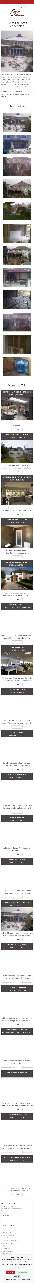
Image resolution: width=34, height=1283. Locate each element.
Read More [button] (17, 429)
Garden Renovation (17, 689)
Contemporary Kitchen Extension (17, 392)
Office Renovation (17, 647)
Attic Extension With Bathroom (17, 1157)
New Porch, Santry (17, 860)
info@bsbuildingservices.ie (24, 6)
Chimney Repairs (17, 732)
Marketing (27, 1279)
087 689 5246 (9, 6)
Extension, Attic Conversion (17, 902)
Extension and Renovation (17, 562)
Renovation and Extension (17, 434)
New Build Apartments (17, 774)
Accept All (10, 1272)
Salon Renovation (17, 817)
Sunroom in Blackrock (17, 987)
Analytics (17, 1279)
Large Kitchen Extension (17, 1115)
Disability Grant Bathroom (17, 519)
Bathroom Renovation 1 (17, 1030)
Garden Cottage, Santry (17, 945)
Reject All (17, 1276)
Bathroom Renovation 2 (17, 1072)
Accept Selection (22, 1272)
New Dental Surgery (17, 604)
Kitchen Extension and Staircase (17, 477)
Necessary (9, 1279)
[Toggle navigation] (31, 2)
